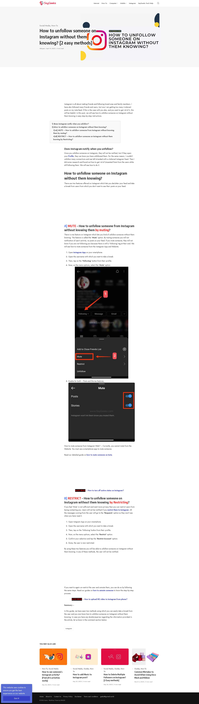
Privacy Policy (68, 696)
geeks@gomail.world (107, 696)
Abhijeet (42, 48)
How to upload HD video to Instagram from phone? (105, 599)
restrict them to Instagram (118, 510)
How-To (54, 25)
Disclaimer (78, 696)
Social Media (45, 25)
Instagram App (79, 252)
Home (42, 696)
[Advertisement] (85, 87)
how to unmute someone (103, 590)
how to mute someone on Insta (99, 455)
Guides (86, 669)
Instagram (69, 628)
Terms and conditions (91, 696)
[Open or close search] (158, 3)
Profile (71, 156)
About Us (49, 696)
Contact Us (57, 696)
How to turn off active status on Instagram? (106, 490)
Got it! (16, 698)
